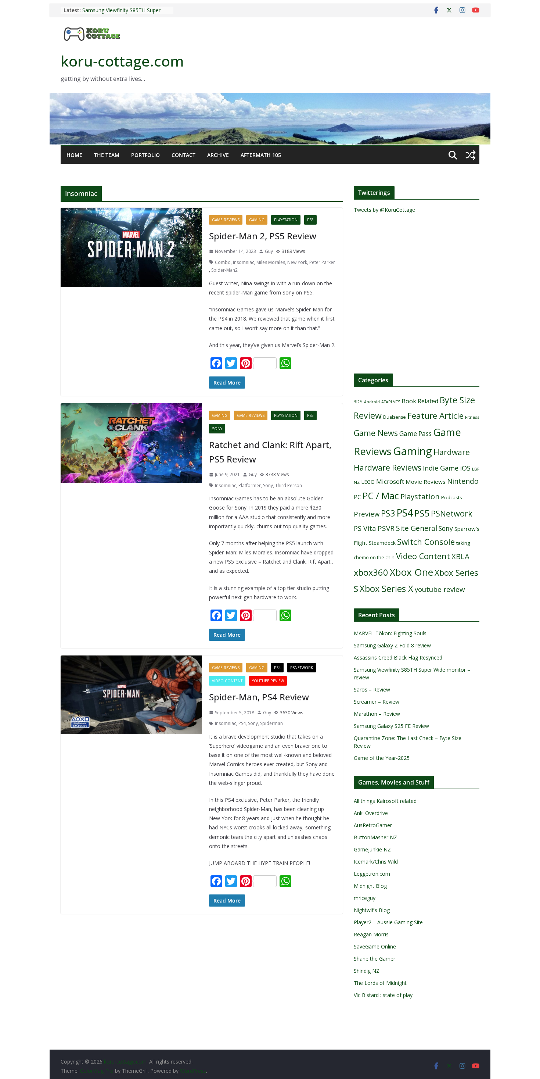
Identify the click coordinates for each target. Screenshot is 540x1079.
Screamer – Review (376, 701)
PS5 (310, 219)
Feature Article (435, 415)
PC (357, 497)
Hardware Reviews (387, 467)
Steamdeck (382, 542)
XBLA (460, 556)
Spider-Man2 (224, 270)
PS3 (388, 513)
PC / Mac (381, 495)
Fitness (472, 417)
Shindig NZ (366, 970)
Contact (183, 154)
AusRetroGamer (373, 825)
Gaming (256, 219)
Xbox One (411, 572)
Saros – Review (372, 689)
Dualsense (394, 417)
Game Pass (415, 433)
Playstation (286, 219)
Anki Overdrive (371, 813)
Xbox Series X (386, 588)
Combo (223, 262)
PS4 (277, 667)
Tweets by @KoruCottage (384, 209)
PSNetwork (301, 667)
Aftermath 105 (261, 154)
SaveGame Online (375, 946)
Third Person (288, 485)
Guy (269, 251)
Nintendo (463, 481)
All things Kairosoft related (385, 800)
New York (297, 262)
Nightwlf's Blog (372, 910)
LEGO (368, 481)
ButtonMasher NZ (375, 837)
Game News (376, 433)
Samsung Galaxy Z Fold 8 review (393, 645)
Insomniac (243, 262)
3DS (358, 401)
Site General (416, 528)
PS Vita (365, 528)
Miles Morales (270, 262)
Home (74, 154)
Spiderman (271, 723)
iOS (465, 467)
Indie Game (440, 468)
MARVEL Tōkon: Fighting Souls (390, 633)
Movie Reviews (426, 481)
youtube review (268, 680)
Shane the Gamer (374, 958)
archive (218, 154)
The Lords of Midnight (380, 982)
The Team (106, 154)
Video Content (227, 680)
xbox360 (371, 572)
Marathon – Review (377, 713)
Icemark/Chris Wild (376, 861)
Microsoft (390, 481)
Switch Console (426, 541)
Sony (217, 428)
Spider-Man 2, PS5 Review (262, 236)
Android (372, 401)
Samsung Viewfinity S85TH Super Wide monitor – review (121, 14)
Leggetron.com (372, 873)
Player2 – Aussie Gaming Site (388, 922)
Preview (366, 513)
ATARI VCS (390, 401)
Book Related (420, 401)
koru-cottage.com (122, 61)
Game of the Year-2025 (382, 757)
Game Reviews (226, 219)
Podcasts (451, 497)
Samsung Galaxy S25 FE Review (391, 725)
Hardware (451, 452)
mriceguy (364, 897)
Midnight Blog (370, 885)
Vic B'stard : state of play (383, 995)
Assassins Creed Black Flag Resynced (398, 657)
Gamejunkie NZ (372, 849)
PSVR (386, 528)
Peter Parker (322, 262)
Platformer (249, 485)
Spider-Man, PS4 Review (259, 697)
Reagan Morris (371, 934)
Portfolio (145, 154)
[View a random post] (470, 155)
